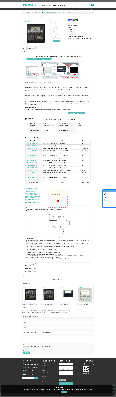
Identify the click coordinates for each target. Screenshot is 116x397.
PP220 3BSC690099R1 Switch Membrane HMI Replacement (84, 304)
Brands (32, 9)
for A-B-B (31, 12)
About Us (54, 9)
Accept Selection (58, 391)
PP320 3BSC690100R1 (31, 167)
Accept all (64, 391)
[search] (92, 5)
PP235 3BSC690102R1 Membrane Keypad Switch (56, 312)
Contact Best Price (76, 113)
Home (24, 12)
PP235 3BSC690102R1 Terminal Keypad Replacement (58, 310)
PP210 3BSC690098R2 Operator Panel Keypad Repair (66, 304)
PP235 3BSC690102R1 (31, 155)
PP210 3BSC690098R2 (31, 148)
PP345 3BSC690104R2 (31, 177)
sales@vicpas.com (83, 0)
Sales (105, 193)
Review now (61, 279)
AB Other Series (38, 12)
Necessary (51, 393)
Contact (69, 9)
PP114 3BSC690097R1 (31, 143)
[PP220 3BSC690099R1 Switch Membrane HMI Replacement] (85, 294)
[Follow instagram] (28, 1)
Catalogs (78, 9)
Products (40, 9)
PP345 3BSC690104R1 (31, 175)
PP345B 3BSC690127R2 (32, 180)
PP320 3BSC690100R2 (31, 170)
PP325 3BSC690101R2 (31, 172)
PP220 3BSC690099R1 (31, 150)
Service (62, 9)
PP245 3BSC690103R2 (31, 162)
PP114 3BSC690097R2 (31, 145)
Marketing (66, 393)
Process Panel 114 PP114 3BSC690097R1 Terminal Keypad (30, 304)
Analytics (55, 393)
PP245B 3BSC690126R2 (32, 165)
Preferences (61, 393)
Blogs (44, 381)
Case (47, 9)
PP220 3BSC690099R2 (31, 153)
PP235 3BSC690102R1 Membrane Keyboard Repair (33, 312)
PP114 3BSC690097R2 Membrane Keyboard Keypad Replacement (48, 304)
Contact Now (57, 40)
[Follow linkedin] (27, 1)
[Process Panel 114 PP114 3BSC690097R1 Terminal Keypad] (31, 294)
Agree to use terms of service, (34, 350)
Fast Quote (91, 9)
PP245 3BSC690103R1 (31, 160)
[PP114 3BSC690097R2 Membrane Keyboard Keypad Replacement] (49, 294)
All (27, 12)
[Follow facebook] (25, 1)
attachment (63, 380)
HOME (25, 9)
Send (26, 352)
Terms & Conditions (40, 350)
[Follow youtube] (23, 1)
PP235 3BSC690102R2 (31, 158)
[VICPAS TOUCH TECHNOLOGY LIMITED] (29, 5)
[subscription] (36, 378)
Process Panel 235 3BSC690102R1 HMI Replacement (34, 310)
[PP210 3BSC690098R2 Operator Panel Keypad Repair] (67, 294)
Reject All (51, 391)
